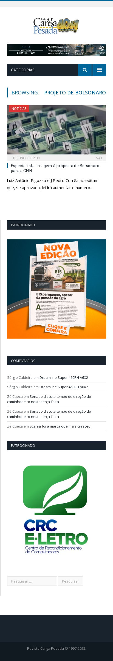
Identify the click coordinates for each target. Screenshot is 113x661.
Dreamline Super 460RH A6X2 (63, 377)
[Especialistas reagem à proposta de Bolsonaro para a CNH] (56, 131)
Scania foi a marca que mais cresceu (60, 426)
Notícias (19, 108)
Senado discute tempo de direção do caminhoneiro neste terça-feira (49, 399)
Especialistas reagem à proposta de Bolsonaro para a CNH (55, 168)
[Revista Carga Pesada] (56, 25)
